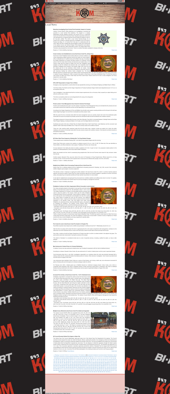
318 (77, 368)
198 (85, 362)
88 (56, 358)
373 (68, 371)
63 (82, 356)
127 (66, 359)
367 (114, 370)
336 (114, 368)
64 (83, 356)
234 (95, 364)
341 (60, 370)
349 (77, 370)
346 (71, 370)
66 (86, 356)
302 (108, 367)
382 (86, 371)
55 (70, 356)
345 (68, 370)
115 (105, 358)
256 (77, 365)
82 (109, 356)
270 (106, 365)
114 (103, 358)
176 (103, 361)
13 (72, 355)
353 (85, 370)
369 (59, 371)
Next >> (110, 371)
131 (75, 359)
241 (110, 364)
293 (89, 367)
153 (56, 361)
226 (79, 364)
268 (101, 365)
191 (71, 362)
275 (116, 365)
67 (88, 356)
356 (91, 370)
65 (85, 356)
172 (95, 361)
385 (92, 371)
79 (105, 356)
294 (91, 367)
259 (83, 365)
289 (81, 367)
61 (79, 356)
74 (98, 356)
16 (76, 355)
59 (76, 356)
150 (114, 359)
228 (83, 364)
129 (71, 359)
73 (96, 356)
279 (60, 367)
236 (99, 364)
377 (76, 371)
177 (106, 361)
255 (75, 365)
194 (77, 362)
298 (99, 367)
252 (68, 365)
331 (103, 368)
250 (64, 365)
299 (101, 367)
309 (58, 368)
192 (73, 362)
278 (58, 367)
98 (70, 358)
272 (110, 365)
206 (101, 362)
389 (100, 371)
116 (107, 358)
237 (101, 364)
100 (74, 358)
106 (86, 358)
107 (88, 358)
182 (116, 361)
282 (66, 367)
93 (63, 358)
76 (101, 356)
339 (56, 370)
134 (81, 359)
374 (70, 371)
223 (73, 364)
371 (63, 371)
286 (75, 367)
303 (110, 367)
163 (77, 361)
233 (93, 364)
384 (90, 371)
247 (58, 365)
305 (114, 367)
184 (56, 362)
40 (111, 355)
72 (95, 356)
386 (94, 371)
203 (95, 362)
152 (54, 361)
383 (88, 371)
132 (77, 359)
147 (108, 359)
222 (71, 364)
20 (82, 355)
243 (114, 364)
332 (106, 368)
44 (54, 356)
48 (60, 356)
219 (64, 364)
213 (116, 362)
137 (87, 359)
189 (66, 362)
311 (62, 368)
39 (110, 355)
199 (87, 362)
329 (99, 368)
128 (68, 359)
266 (97, 365)
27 (92, 355)
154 (58, 361)
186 (60, 362)
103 (80, 358)
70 (92, 356)
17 (78, 355)
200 (89, 362)
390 (103, 371)
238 (103, 364)
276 (54, 367)
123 (58, 359)
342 (62, 370)
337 (116, 368)
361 (101, 370)
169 (89, 361)
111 (96, 358)
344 (66, 370)
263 (91, 365)
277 (56, 367)
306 (116, 367)
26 (91, 355)
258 (81, 365)
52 (66, 356)
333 (108, 368)
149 (112, 359)
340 (58, 370)
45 (55, 356)
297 (97, 367)
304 (112, 367)
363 (106, 370)
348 (75, 370)
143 (99, 359)
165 (81, 361)
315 (71, 368)
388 (98, 371)
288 (79, 367)
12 (70, 355)
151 (116, 359)
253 (71, 365)
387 (96, 371)
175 (101, 361)
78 (104, 356)
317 (75, 368)
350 (79, 370)
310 (60, 368)
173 (97, 361)
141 (95, 359)
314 (68, 368)
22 (85, 355)
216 (58, 364)
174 (99, 361)
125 (62, 359)
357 (93, 370)
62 (80, 356)
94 (64, 358)
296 (95, 367)
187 (62, 362)
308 (56, 368)
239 (106, 364)
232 (91, 364)
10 (67, 355)
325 (91, 368)
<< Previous (56, 355)
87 (54, 358)
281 (64, 367)
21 (83, 355)
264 (93, 365)
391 (105, 371)
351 (81, 370)
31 (98, 355)
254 (73, 365)
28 (94, 355)
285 (73, 367)
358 (95, 370)
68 (89, 356)
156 (62, 361)
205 (99, 362)
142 (97, 359)
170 (91, 361)
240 (108, 364)
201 (91, 362)
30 (97, 355)
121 (54, 359)
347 (73, 370)
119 (113, 358)
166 (83, 361)
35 (104, 355)
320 (81, 368)
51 (64, 356)
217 (60, 364)
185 (58, 362)
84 (112, 356)
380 (82, 371)
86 (115, 356)
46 (57, 356)
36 (105, 355)
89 (57, 358)
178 (108, 361)
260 (85, 365)
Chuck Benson (70, 351)
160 (71, 361)
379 (80, 371)
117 (109, 358)
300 (103, 367)
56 (71, 356)
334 (110, 368)
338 (54, 370)
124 (60, 359)
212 (114, 362)
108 (90, 358)
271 (108, 365)
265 (95, 365)
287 (77, 367)
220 (66, 364)
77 (102, 356)
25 (89, 355)
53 (67, 356)
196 (81, 362)
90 (59, 358)
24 (88, 355)
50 (63, 356)
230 (87, 364)
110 (94, 358)
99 (72, 358)
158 (66, 361)
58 (74, 356)
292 (87, 367)
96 (67, 358)
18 (79, 355)
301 (106, 367)
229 (85, 364)
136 (85, 359)
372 (65, 371)
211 (112, 362)
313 (66, 368)
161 (73, 361)
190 (68, 362)
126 (64, 359)
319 (79, 368)
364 (108, 370)
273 (112, 365)
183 (54, 362)
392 (107, 371)
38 (108, 355)
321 (83, 368)
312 (64, 368)
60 (77, 356)
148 (110, 359)
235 (97, 364)
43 (116, 355)
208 (106, 362)
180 (112, 361)
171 (93, 361)
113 (101, 358)
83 (111, 356)
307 (54, 368)
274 (114, 365)
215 (56, 364)
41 (113, 355)
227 (81, 364)
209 (108, 362)
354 (87, 370)
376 (74, 371)
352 (83, 370)
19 (80, 355)
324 (89, 368)
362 (103, 370)
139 (91, 359)
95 (66, 358)
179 (110, 361)
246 (56, 365)
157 (64, 361)
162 (75, 361)
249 (62, 365)
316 (73, 368)
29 (95, 355)
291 (85, 367)
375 (72, 371)
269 (103, 365)
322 (85, 368)
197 (83, 362)
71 (93, 356)
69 (90, 356)
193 (75, 362)
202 (93, 362)
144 (101, 359)
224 (75, 364)
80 (107, 356)
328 (97, 368)
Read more (114, 50)
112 (99, 358)
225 (77, 364)
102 (78, 358)
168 (87, 361)
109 (92, 358)
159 (68, 361)
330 (101, 368)
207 (103, 362)
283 (68, 367)
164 (79, 361)
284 (71, 367)
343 (64, 370)
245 (54, 365)
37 (107, 355)
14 (73, 355)
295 (93, 367)
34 (102, 355)
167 (85, 361)
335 (112, 368)
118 (111, 358)
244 (116, 364)
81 (108, 356)
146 (106, 359)
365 (110, 370)
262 (89, 365)
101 (76, 358)
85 (114, 356)
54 (69, 356)
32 (99, 355)
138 (89, 359)
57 (73, 356)
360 (99, 370)
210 (110, 362)
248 (60, 365)
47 (58, 356)
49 (61, 356)
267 (99, 365)
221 (68, 364)
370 (61, 371)
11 (69, 355)
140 (93, 359)
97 (69, 358)
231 (89, 364)
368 (116, 370)
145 (103, 359)
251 (66, 365)
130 (73, 359)
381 (84, 371)
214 (54, 364)
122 (56, 359)
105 (84, 358)
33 (101, 355)
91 (60, 358)
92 (62, 358)
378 (78, 371)
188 (64, 362)
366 (112, 370)
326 (93, 368)
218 (62, 364)
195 (79, 362)
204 (97, 362)
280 (62, 367)
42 (114, 355)
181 (114, 361)
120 (115, 358)
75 (99, 356)
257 (79, 365)
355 (89, 370)
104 (82, 358)
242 (112, 364)
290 (83, 367)
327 (95, 368)
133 (79, 359)
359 (97, 370)
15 (75, 355)
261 (87, 365)
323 (87, 368)
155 (60, 361)
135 (83, 359)
